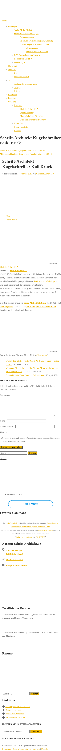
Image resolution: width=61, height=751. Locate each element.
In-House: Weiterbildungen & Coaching (36, 41)
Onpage (17, 87)
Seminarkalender (27, 37)
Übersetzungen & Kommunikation (34, 44)
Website (3, 432)
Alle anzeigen (41, 355)
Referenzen (12, 98)
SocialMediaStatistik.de (15, 717)
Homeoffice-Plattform (14, 713)
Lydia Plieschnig (27, 112)
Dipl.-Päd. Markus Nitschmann (33, 120)
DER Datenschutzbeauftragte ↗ (27, 55)
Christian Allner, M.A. (29, 109)
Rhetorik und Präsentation (37, 51)
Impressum (6, 749)
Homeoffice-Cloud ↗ (23, 59)
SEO (10, 80)
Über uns (12, 102)
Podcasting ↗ (19, 62)
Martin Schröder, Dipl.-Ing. (31, 116)
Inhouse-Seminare (21, 76)
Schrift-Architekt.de (18, 270)
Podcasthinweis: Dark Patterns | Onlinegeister (25, 375)
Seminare (12, 69)
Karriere (36, 749)
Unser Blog (19, 123)
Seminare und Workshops (44, 281)
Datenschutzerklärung (22, 749)
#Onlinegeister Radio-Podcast (17, 706)
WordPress (12, 94)
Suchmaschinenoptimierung (25, 84)
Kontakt (17, 130)
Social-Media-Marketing (24, 30)
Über (8, 216)
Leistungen (12, 26)
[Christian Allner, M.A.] (18, 260)
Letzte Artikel (11, 220)
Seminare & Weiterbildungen (26, 33)
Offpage (17, 91)
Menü (4, 20)
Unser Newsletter (21, 127)
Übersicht (18, 73)
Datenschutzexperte (13, 710)
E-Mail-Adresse (7, 426)
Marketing (12, 66)
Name (3, 421)
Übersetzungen (32, 48)
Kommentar (6, 395)
